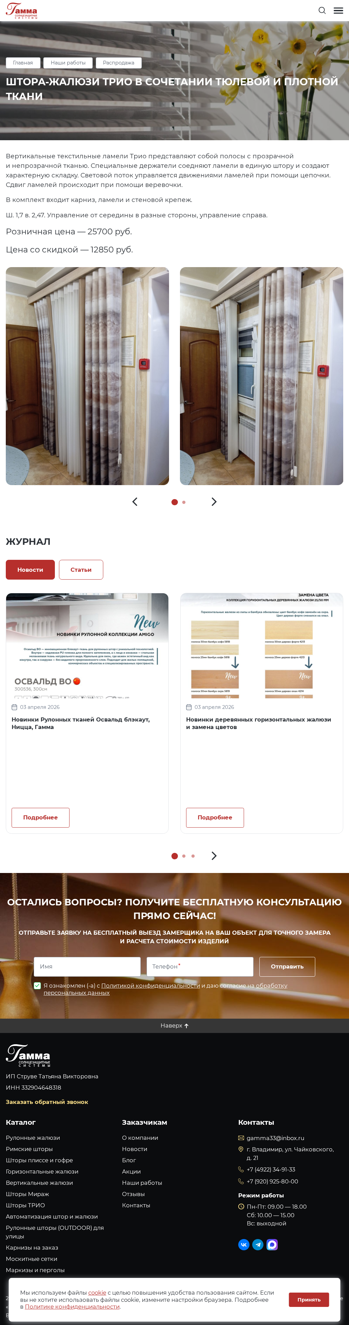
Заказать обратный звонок (47, 1101)
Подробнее (40, 817)
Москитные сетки (31, 1258)
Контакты (136, 1205)
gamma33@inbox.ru (275, 1138)
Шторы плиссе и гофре (39, 1160)
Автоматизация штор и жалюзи (52, 1216)
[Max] (272, 1244)
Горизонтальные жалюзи (42, 1171)
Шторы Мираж (27, 1194)
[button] (134, 502)
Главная (23, 63)
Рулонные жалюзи (33, 1137)
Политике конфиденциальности (72, 1306)
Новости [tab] (30, 569)
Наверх (171, 1025)
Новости (134, 1149)
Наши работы (68, 63)
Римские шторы (29, 1149)
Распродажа (118, 63)
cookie (97, 1292)
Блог (129, 1160)
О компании (140, 1137)
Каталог (21, 1122)
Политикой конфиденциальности (150, 985)
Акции (131, 1171)
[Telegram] (257, 1244)
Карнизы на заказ (32, 1247)
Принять (309, 1300)
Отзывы (133, 1194)
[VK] (243, 1244)
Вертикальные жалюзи (39, 1182)
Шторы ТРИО (25, 1205)
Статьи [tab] (81, 569)
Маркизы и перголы (35, 1270)
